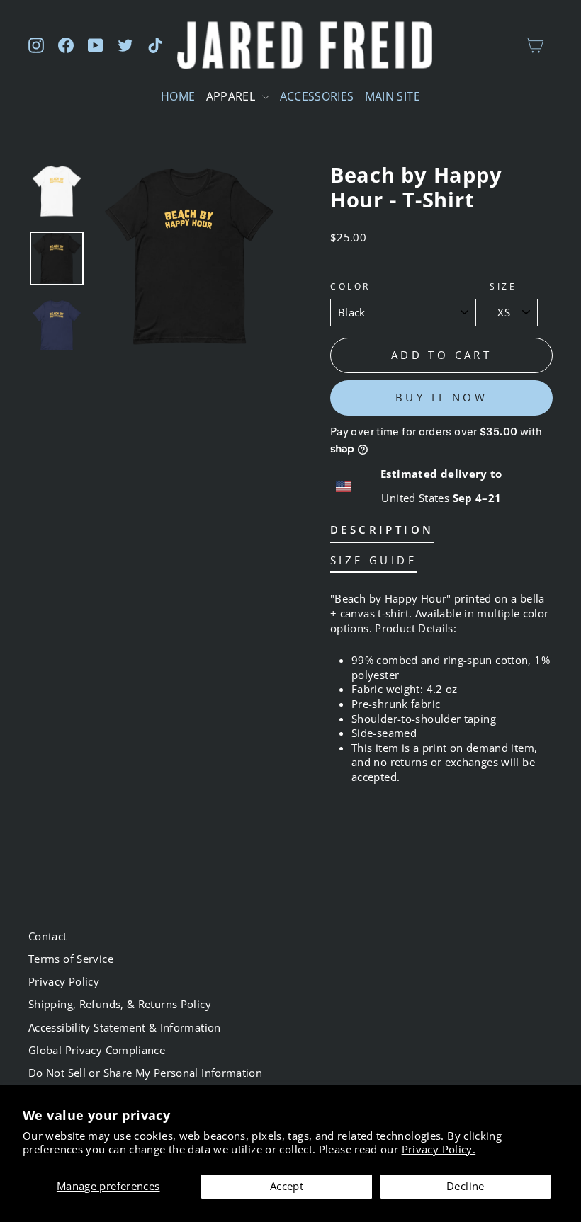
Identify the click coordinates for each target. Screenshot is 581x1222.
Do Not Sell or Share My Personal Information (145, 1073)
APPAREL (232, 96)
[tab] (382, 533)
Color (350, 286)
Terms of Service (70, 959)
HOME (178, 96)
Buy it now (441, 397)
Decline (465, 1186)
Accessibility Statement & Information (124, 1027)
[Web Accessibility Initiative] (5, 1205)
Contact (47, 936)
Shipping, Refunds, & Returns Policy (119, 1004)
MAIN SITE (392, 96)
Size (503, 286)
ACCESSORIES (317, 96)
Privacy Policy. (439, 1149)
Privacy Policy (63, 981)
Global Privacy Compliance (96, 1050)
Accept (286, 1186)
